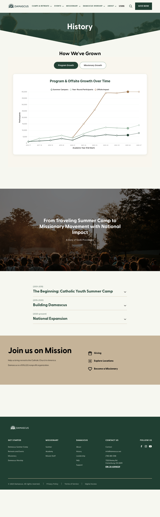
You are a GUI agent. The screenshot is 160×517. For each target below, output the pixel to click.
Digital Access (91, 484)
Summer (49, 447)
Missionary (12, 456)
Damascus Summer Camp (18, 447)
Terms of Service (72, 484)
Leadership (80, 456)
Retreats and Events (16, 451)
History (79, 451)
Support (79, 465)
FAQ (78, 460)
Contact (109, 447)
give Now (143, 6)
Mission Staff (51, 456)
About (78, 447)
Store (121, 6)
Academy (49, 451)
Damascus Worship (15, 460)
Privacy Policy (52, 484)
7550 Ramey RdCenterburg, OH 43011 (114, 462)
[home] (18, 5)
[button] (41, 6)
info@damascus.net (113, 451)
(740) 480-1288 (111, 456)
